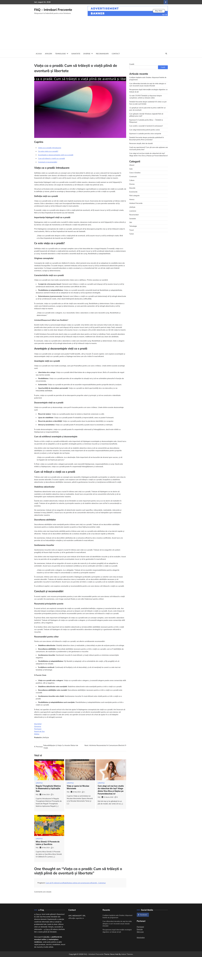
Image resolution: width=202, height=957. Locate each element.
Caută (131, 64)
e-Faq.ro (37, 914)
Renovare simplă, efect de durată (141, 143)
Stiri (130, 222)
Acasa (39, 54)
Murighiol (37, 724)
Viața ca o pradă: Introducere (49, 148)
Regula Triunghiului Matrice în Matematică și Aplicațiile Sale (48, 788)
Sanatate (75, 54)
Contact (116, 54)
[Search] (166, 53)
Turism (131, 234)
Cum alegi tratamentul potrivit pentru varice (144, 130)
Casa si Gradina (134, 173)
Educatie (132, 188)
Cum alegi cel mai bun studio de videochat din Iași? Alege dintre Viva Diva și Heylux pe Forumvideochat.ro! (111, 790)
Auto (131, 169)
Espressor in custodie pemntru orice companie (145, 134)
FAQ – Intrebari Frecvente (53, 10)
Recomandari (102, 54)
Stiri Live (140, 932)
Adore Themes (127, 954)
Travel (131, 230)
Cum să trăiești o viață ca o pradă (51, 158)
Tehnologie (60, 54)
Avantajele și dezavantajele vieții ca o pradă (55, 155)
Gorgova (37, 726)
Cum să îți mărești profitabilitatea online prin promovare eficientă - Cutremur (76, 883)
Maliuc (36, 734)
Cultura (131, 180)
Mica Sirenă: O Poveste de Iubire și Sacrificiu (47, 842)
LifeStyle (45, 737)
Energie (140, 929)
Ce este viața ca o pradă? (48, 151)
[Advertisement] (101, 34)
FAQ (37, 794)
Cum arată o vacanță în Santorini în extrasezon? (146, 126)
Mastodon (141, 937)
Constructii (133, 176)
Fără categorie (134, 196)
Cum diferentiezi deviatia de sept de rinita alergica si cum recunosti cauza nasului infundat (117, 923)
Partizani (37, 729)
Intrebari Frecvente (135, 203)
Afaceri (48, 54)
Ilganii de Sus (39, 731)
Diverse (86, 54)
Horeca (131, 199)
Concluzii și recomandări (47, 162)
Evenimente (133, 192)
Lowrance (132, 211)
